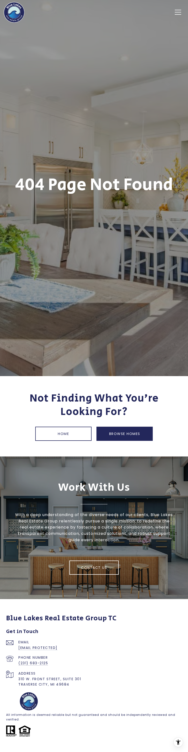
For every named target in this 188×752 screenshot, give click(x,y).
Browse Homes (124, 433)
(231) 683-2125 (33, 663)
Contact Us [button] (94, 567)
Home (63, 433)
